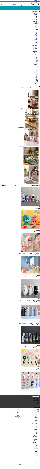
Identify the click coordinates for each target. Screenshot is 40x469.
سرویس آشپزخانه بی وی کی (34, 19)
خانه (39, 185)
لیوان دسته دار (35, 39)
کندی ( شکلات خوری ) (35, 443)
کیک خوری (36, 56)
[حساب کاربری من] (3, 4)
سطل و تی (37, 60)
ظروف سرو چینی (35, 15)
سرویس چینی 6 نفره (34, 11)
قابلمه (35, 22)
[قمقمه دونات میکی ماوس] (30, 228)
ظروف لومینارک (35, 420)
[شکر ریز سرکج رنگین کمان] (33, 108)
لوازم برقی (37, 65)
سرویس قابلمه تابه (35, 21)
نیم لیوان (36, 6)
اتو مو (36, 30)
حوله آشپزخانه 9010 (22, 146)
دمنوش (36, 35)
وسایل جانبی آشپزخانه (36, 81)
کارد (36, 414)
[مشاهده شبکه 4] (7, 185)
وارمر (36, 58)
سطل (36, 75)
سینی (36, 12)
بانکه (36, 71)
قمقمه (36, 79)
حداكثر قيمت (29, 87)
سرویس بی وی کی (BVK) (34, 423)
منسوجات (37, 80)
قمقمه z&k (38, 277)
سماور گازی (36, 61)
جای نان (36, 73)
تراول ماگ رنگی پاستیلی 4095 (36, 324)
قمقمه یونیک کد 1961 (37, 254)
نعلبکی (36, 57)
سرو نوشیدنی (37, 31)
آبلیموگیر (18, 412)
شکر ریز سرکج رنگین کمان (25, 108)
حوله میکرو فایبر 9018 (22, 127)
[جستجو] (8, 4)
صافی (21, 87)
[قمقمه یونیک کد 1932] (30, 367)
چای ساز (36, 67)
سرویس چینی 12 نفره (34, 436)
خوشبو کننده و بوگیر (36, 29)
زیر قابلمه (36, 26)
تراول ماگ (36, 34)
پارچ (36, 2)
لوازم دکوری (37, 68)
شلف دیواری (36, 417)
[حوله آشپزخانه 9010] (31, 146)
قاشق (18, 413)
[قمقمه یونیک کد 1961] (30, 251)
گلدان (36, 27)
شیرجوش (35, 64)
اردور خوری (36, 42)
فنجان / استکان (35, 36)
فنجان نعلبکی (35, 429)
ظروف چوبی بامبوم (35, 48)
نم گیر (36, 28)
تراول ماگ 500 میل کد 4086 (36, 301)
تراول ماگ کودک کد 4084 (37, 208)
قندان (36, 53)
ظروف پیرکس (35, 422)
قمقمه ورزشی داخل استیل (36, 347)
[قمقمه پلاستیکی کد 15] (30, 390)
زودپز (36, 20)
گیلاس (36, 38)
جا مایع (36, 24)
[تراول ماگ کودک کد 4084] (30, 205)
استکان (36, 1)
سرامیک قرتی (34, 442)
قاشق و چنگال (35, 434)
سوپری (36, 0)
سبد (36, 74)
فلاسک (36, 7)
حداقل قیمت (38, 87)
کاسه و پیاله (36, 17)
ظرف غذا (36, 77)
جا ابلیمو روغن (35, 9)
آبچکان (36, 82)
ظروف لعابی (36, 421)
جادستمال (36, 72)
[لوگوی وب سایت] (36, 5)
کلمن (36, 55)
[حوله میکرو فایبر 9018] (31, 127)
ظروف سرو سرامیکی (35, 51)
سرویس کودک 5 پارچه (33, 437)
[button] (38, 230)
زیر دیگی (36, 84)
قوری (36, 37)
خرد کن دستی (35, 83)
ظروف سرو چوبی (35, 14)
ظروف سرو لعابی (35, 52)
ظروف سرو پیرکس (35, 49)
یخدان (36, 41)
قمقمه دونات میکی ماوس (36, 231)
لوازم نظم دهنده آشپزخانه (35, 185)
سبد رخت (36, 425)
